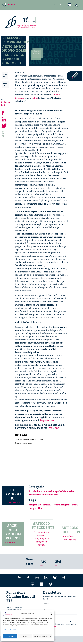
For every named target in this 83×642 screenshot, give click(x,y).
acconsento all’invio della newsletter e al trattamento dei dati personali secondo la (60, 624)
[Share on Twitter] (4, 125)
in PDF (35, 98)
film (40, 508)
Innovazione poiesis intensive (58, 491)
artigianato (35, 504)
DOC (57, 428)
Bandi (75, 504)
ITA (53, 5)
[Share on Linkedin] (4, 119)
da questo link (46, 420)
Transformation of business (44, 494)
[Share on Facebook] (4, 113)
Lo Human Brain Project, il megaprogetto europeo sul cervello (41, 538)
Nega (25, 636)
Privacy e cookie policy (9, 629)
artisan (47, 504)
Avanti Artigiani (61, 504)
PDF (51, 428)
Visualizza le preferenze (42, 636)
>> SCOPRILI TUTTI (13, 542)
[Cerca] (76, 6)
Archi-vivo (34, 491)
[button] (51, 614)
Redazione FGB (13, 502)
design (32, 508)
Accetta (10, 636)
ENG (61, 5)
